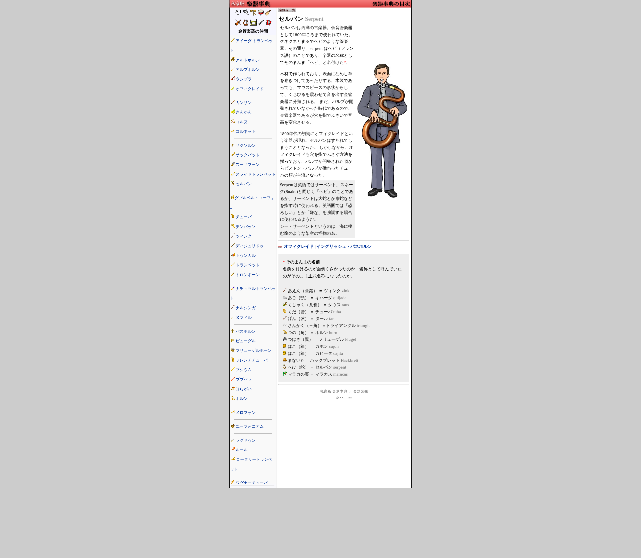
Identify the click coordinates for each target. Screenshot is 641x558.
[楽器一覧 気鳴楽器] (287, 11)
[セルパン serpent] (382, 196)
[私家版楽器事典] (250, 6)
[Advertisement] (320, 523)
